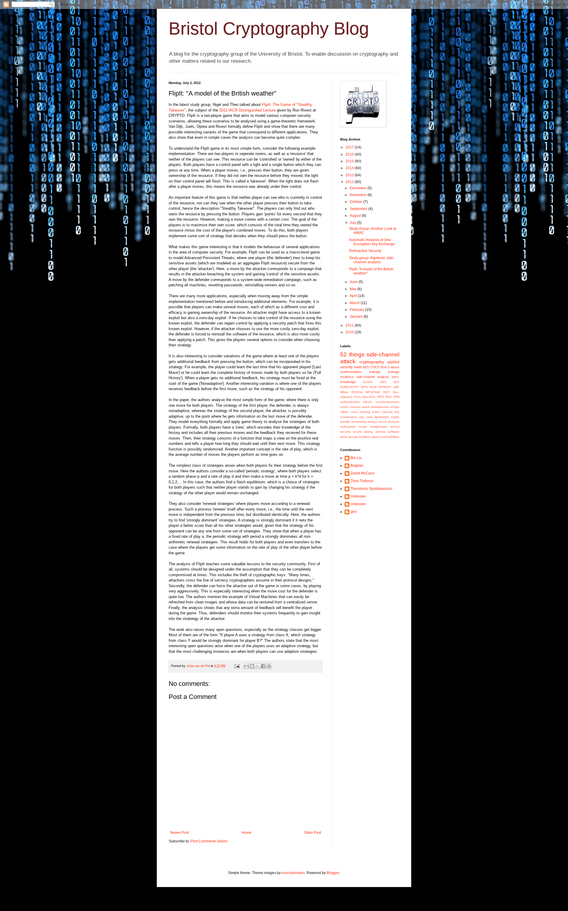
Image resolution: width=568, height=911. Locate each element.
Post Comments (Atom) (209, 841)
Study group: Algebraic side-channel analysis (371, 260)
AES (366, 367)
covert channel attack (355, 406)
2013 (350, 175)
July (353, 223)
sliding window (374, 431)
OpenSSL (369, 396)
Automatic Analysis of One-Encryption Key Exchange (372, 242)
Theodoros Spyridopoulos (371, 489)
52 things (352, 354)
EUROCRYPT (349, 387)
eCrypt (394, 406)
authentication (350, 401)
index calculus (382, 411)
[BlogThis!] (252, 666)
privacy (372, 421)
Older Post (312, 833)
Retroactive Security (365, 251)
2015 (350, 161)
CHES (374, 367)
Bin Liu (356, 458)
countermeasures (387, 401)
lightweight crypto (387, 417)
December (358, 188)
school (394, 426)
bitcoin (367, 401)
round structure (389, 421)
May (353, 289)
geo (354, 512)
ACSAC (368, 382)
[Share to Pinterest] (269, 666)
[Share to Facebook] (263, 666)
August (356, 216)
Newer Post (179, 833)
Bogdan (357, 465)
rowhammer (348, 426)
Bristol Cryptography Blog (269, 28)
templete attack (369, 436)
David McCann (363, 473)
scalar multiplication (373, 426)
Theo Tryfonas (362, 481)
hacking (365, 411)
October (356, 202)
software (393, 431)
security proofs (351, 431)
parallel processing (353, 421)
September (359, 209)
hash (358, 367)
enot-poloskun (293, 873)
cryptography (371, 361)
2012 (350, 182)
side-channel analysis (372, 377)
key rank (365, 417)
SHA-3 (384, 367)
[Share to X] (258, 666)
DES (383, 382)
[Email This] (246, 666)
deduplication (380, 406)
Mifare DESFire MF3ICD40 (360, 392)
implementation (351, 372)
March (355, 303)
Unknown (358, 496)
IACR (373, 387)
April (354, 296)
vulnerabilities (390, 436)
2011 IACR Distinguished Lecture (247, 110)
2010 (350, 332)
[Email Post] (237, 666)
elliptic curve (349, 411)
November (358, 195)
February (357, 310)
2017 (350, 147)
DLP (396, 382)
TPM (396, 396)
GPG (364, 387)
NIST (386, 392)
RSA (388, 396)
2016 (350, 154)
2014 (350, 168)
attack (394, 367)
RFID (380, 396)
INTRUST (385, 387)
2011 (350, 325)
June (354, 282)
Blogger (333, 873)
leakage (374, 372)
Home (246, 833)
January (357, 316)
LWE (396, 387)
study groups (349, 436)
